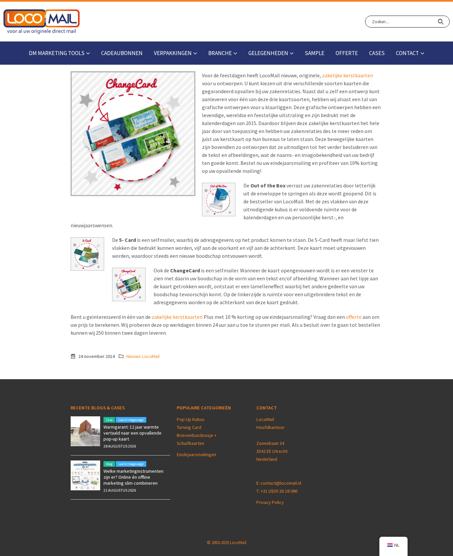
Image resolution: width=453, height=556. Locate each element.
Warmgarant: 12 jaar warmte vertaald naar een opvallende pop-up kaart (132, 433)
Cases (377, 53)
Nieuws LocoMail (143, 356)
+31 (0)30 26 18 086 (279, 491)
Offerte (347, 53)
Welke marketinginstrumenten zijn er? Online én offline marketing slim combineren (133, 477)
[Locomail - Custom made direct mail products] (41, 22)
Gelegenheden (268, 53)
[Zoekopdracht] (440, 21)
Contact (407, 53)
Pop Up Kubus (191, 419)
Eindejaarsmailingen (196, 454)
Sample (314, 53)
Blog (109, 464)
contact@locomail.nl (281, 483)
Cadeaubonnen (122, 53)
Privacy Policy (270, 502)
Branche (220, 53)
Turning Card (189, 427)
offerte (353, 316)
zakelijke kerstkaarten (347, 75)
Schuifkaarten (190, 443)
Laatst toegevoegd (131, 420)
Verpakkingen (173, 53)
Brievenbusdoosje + (197, 435)
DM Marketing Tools (57, 53)
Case (109, 420)
